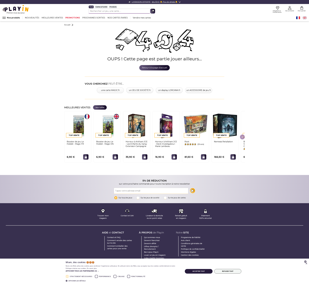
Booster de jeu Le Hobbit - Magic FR (75, 142)
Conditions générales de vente (191, 244)
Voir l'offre (99, 107)
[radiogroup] (122, 7)
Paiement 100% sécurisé (205, 217)
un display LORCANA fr (169, 90)
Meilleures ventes (52, 18)
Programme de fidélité (190, 237)
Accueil (67, 25)
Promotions (72, 18)
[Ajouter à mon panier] (86, 157)
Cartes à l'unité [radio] (101, 7)
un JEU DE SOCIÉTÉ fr (140, 90)
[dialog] (154, 271)
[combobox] (305, 261)
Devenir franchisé (152, 240)
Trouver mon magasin (103, 217)
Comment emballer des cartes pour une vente (117, 247)
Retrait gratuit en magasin (181, 217)
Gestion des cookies (190, 255)
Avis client (185, 240)
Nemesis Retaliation (223, 141)
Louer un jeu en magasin (155, 255)
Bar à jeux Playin (151, 252)
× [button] (306, 264)
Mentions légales (188, 252)
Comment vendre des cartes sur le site (119, 241)
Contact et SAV (127, 216)
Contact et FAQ (113, 237)
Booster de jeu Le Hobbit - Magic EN (105, 142)
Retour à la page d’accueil (154, 68)
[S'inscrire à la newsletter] (192, 191)
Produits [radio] (113, 7)
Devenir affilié (150, 243)
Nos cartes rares (118, 18)
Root (187, 141)
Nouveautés (32, 18)
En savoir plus (92, 268)
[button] (123, 271)
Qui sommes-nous (152, 237)
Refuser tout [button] (227, 271)
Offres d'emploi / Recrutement (151, 247)
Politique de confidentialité (193, 249)
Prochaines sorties (93, 18)
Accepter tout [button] (199, 271)
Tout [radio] (91, 7)
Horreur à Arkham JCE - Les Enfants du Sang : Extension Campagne (136, 143)
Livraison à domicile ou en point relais (154, 217)
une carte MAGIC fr (110, 90)
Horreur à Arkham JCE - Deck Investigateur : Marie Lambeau (166, 143)
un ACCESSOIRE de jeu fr (198, 90)
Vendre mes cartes (142, 18)
